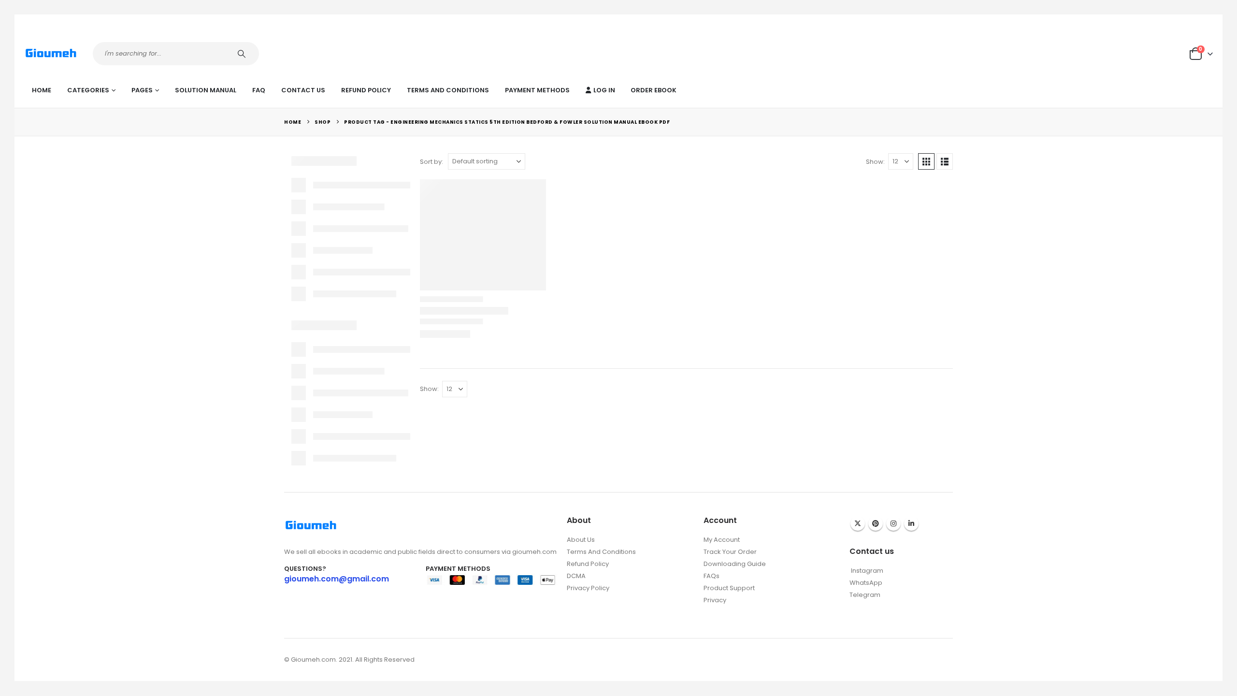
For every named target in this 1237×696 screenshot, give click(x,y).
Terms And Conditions (448, 90)
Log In (604, 90)
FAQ (258, 90)
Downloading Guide (735, 563)
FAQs (711, 575)
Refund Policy (366, 90)
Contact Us (303, 90)
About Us (581, 539)
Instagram (893, 523)
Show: (875, 161)
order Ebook (653, 90)
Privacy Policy (588, 588)
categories (88, 90)
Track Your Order (730, 551)
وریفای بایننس (722, 610)
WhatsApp (865, 582)
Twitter (857, 523)
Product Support (729, 588)
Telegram (864, 594)
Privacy (715, 600)
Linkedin (911, 523)
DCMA (576, 575)
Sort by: (431, 161)
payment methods (537, 90)
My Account (722, 539)
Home (41, 90)
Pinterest (875, 523)
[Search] (243, 53)
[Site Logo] (51, 53)
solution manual (205, 90)
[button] (926, 161)
